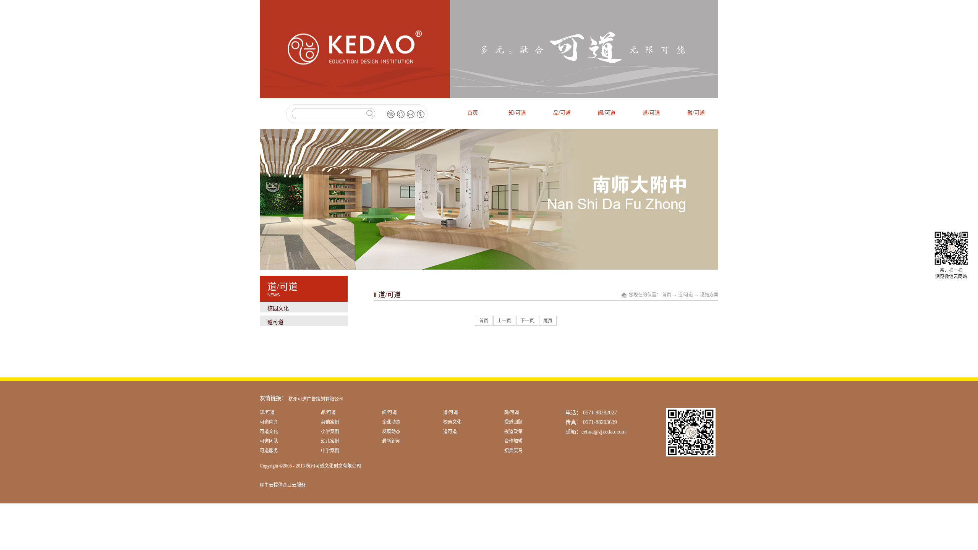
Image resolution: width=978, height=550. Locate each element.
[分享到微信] (391, 114)
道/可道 (685, 295)
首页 (472, 113)
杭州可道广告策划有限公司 (315, 399)
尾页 (547, 321)
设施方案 (709, 295)
